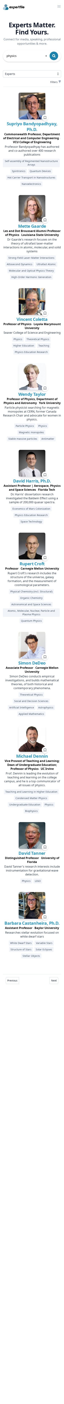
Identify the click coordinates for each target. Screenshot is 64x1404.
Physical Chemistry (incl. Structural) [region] (31, 591)
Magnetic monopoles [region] (31, 432)
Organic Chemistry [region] (31, 598)
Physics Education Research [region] (31, 352)
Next (54, 980)
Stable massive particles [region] (22, 438)
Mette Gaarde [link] (32, 226)
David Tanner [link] (32, 853)
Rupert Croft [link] (32, 564)
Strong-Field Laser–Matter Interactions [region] (31, 257)
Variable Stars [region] (44, 943)
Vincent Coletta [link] (32, 319)
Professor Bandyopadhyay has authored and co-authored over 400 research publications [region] (32, 150)
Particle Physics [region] (25, 426)
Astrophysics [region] (45, 707)
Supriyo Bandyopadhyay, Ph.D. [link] (32, 126)
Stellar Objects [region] (31, 956)
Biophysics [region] (31, 811)
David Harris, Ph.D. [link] (32, 481)
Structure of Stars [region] (20, 949)
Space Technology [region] (31, 521)
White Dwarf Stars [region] (21, 943)
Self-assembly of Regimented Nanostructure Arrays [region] (31, 162)
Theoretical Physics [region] (37, 339)
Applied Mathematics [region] (31, 714)
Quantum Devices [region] (40, 171)
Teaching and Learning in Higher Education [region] (31, 791)
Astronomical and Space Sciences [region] (31, 604)
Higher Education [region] (23, 345)
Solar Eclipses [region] (44, 949)
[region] (32, 138)
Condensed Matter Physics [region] (31, 798)
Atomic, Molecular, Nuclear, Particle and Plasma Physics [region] (31, 612)
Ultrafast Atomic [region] (46, 264)
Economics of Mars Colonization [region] (31, 508)
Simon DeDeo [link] (32, 663)
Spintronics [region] (18, 171)
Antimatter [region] (47, 438)
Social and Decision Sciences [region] (31, 701)
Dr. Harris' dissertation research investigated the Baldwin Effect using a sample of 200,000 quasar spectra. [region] (32, 498)
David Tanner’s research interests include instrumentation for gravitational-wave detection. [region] (32, 870)
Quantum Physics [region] (31, 620)
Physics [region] (18, 339)
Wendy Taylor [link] (32, 394)
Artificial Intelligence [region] (21, 707)
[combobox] (27, 55)
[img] (32, 106)
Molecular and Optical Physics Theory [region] (31, 270)
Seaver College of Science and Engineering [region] (32, 333)
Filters (54, 82)
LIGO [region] (38, 881)
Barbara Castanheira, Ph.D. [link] (31, 923)
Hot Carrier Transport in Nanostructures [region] (31, 177)
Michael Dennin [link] (32, 756)
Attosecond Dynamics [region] (19, 264)
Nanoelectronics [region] (31, 184)
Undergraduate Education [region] (24, 804)
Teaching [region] (43, 345)
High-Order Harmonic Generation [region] (31, 277)
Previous (12, 980)
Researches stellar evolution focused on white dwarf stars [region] (32, 934)
